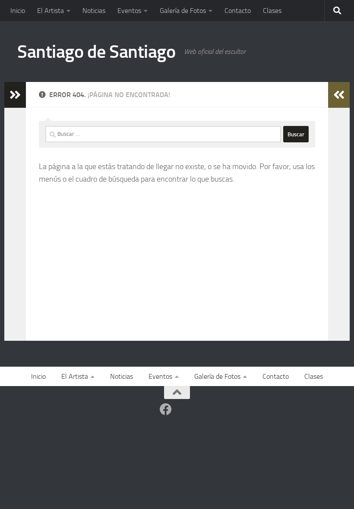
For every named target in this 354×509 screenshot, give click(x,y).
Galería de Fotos (183, 10)
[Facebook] (166, 409)
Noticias (93, 10)
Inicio (17, 10)
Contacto (237, 10)
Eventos (129, 10)
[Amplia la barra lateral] (15, 95)
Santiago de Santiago (96, 52)
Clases (272, 10)
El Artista (50, 10)
